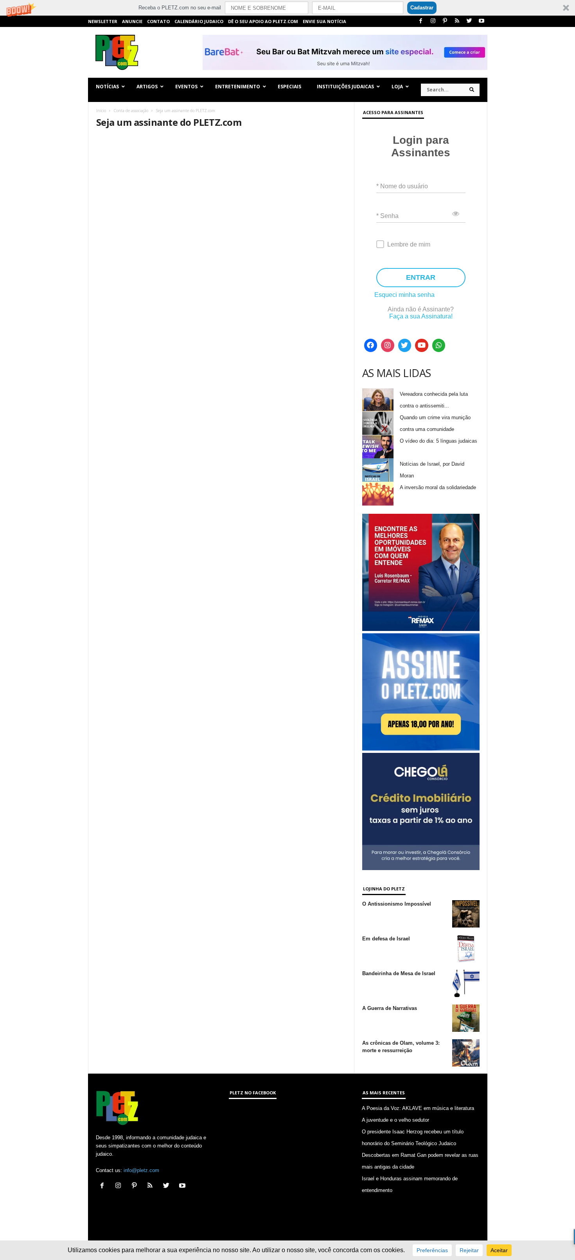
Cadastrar (421, 8)
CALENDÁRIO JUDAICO (198, 21)
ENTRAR (420, 277)
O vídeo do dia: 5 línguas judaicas (438, 441)
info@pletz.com (141, 1170)
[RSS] (457, 21)
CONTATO (158, 21)
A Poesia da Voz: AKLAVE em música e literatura (418, 1108)
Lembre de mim (408, 244)
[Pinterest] (445, 21)
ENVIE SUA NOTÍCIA (324, 21)
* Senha (387, 216)
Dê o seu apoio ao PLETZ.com (263, 21)
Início (101, 110)
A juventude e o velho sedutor (395, 1120)
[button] (287, 8)
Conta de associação (130, 110)
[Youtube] (481, 21)
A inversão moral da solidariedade (438, 487)
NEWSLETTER (102, 21)
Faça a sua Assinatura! (421, 316)
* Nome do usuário (402, 186)
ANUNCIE (132, 21)
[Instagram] (433, 21)
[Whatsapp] (438, 345)
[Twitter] (469, 21)
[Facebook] (421, 21)
